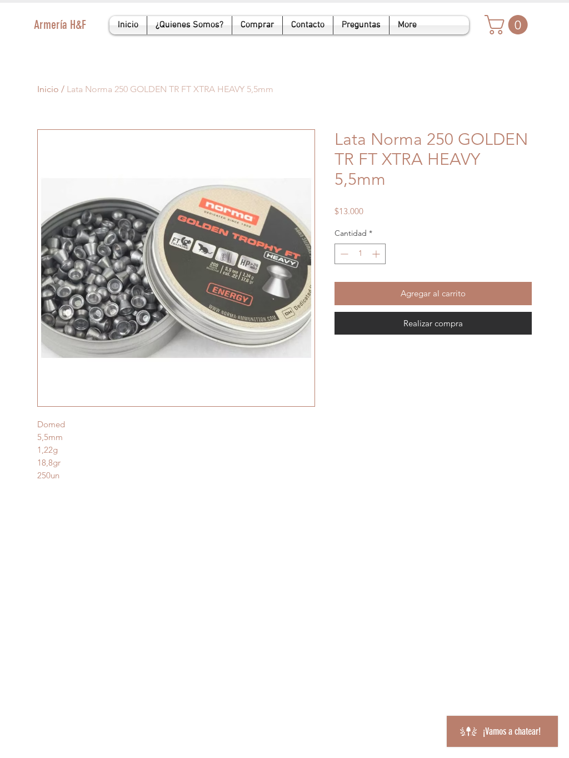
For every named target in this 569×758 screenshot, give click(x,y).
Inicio (48, 89)
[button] (508, 24)
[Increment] (377, 254)
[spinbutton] (360, 254)
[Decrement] (343, 254)
